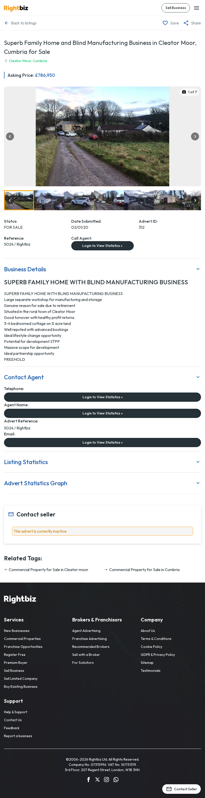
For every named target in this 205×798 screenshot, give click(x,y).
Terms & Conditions (156, 638)
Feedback (12, 728)
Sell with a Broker (86, 654)
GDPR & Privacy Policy (158, 654)
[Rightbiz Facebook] (88, 780)
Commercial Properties (22, 638)
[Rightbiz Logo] (20, 600)
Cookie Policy (151, 646)
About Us (148, 630)
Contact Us (13, 720)
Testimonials (150, 670)
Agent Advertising (86, 630)
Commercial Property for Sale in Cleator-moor (48, 569)
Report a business (18, 736)
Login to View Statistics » (102, 245)
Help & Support (15, 712)
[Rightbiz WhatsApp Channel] (116, 780)
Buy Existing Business (21, 686)
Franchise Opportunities (23, 646)
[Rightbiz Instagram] (106, 780)
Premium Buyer (16, 662)
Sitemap (147, 662)
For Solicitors (83, 662)
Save (174, 22)
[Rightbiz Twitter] (97, 780)
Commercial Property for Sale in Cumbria (144, 569)
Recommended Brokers (91, 646)
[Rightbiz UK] (16, 8)
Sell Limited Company (21, 678)
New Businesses (17, 630)
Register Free (15, 654)
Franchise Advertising (89, 638)
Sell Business (176, 7)
